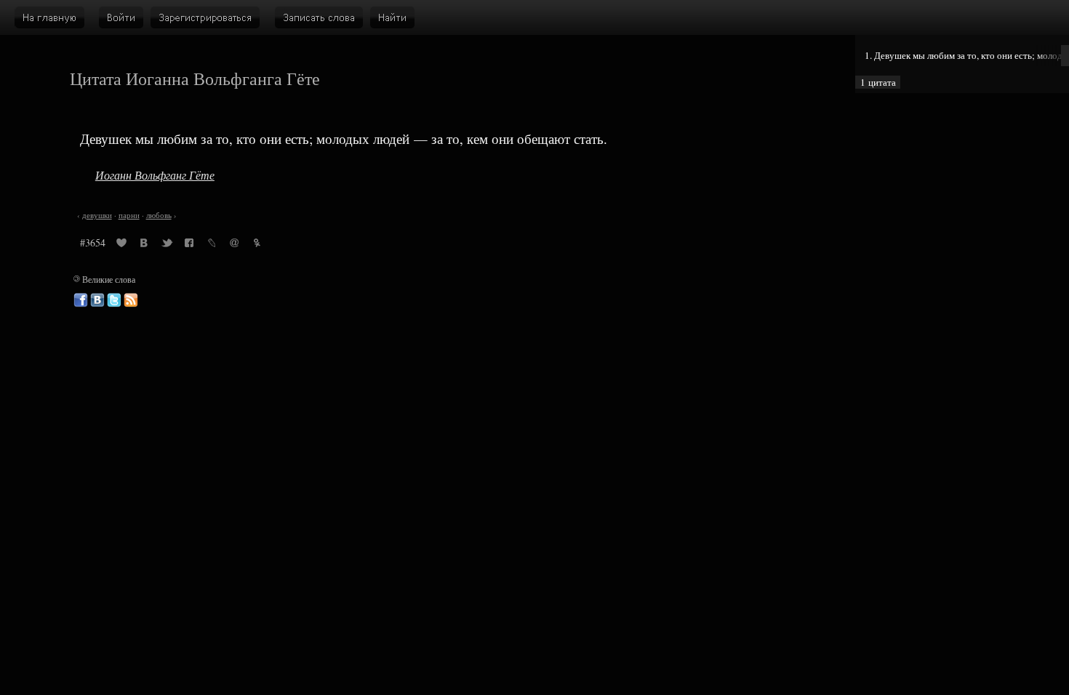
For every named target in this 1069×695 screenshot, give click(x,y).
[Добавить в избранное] (121, 245)
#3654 (92, 242)
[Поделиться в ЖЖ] (211, 245)
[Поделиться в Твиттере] (166, 245)
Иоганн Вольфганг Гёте (155, 174)
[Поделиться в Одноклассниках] (256, 245)
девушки (97, 215)
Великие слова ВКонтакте (97, 300)
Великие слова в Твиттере (114, 300)
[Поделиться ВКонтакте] (144, 245)
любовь (159, 215)
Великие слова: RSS (131, 300)
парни (129, 215)
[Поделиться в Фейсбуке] (189, 245)
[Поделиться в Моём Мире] (234, 245)
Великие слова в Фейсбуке (80, 300)
